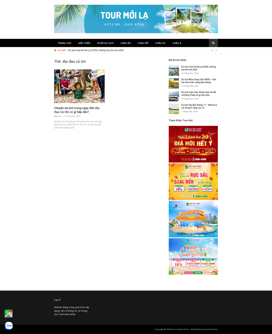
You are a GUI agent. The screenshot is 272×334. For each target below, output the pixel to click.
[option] (143, 50)
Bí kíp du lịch (105, 43)
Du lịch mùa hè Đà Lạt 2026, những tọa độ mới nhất (96, 50)
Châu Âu (126, 43)
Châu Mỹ (143, 43)
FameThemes (211, 329)
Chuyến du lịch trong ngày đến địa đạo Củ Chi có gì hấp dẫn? (76, 110)
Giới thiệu (84, 43)
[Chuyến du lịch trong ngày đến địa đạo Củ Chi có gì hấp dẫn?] (79, 86)
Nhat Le (57, 116)
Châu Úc (160, 43)
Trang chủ (64, 43)
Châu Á (177, 43)
